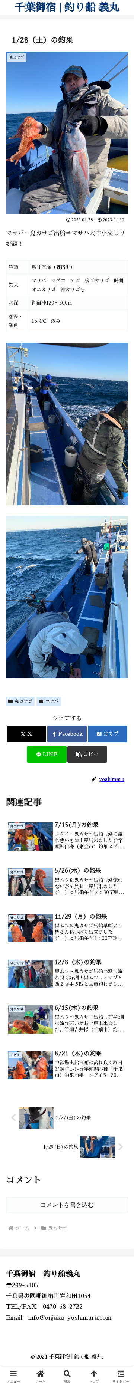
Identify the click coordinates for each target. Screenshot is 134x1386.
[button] (87, 754)
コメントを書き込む (67, 1205)
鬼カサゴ (23, 701)
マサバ (51, 701)
